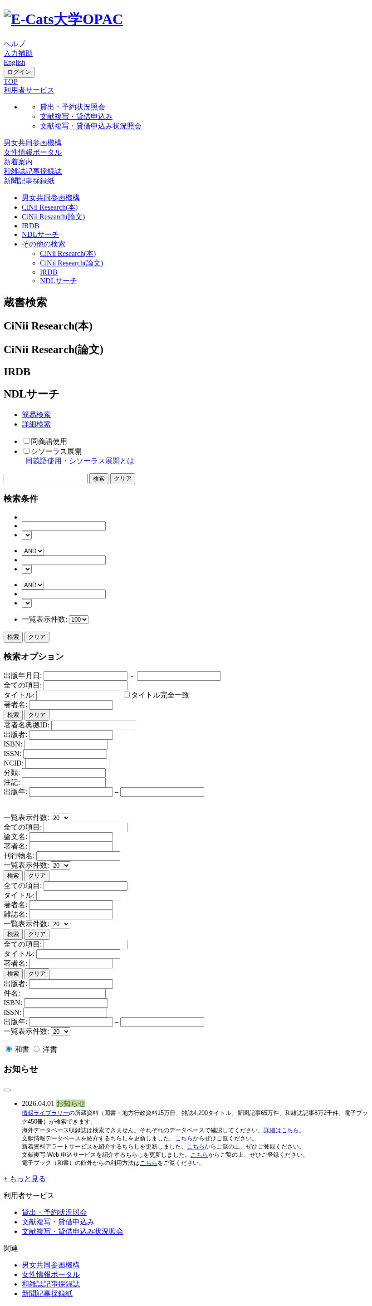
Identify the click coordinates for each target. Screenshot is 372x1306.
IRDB (30, 226)
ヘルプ (14, 44)
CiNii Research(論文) (53, 217)
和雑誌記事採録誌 (33, 171)
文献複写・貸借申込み (76, 116)
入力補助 (18, 53)
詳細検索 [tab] (36, 424)
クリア (37, 636)
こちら (184, 1138)
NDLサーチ (40, 234)
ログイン (19, 72)
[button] (29, 90)
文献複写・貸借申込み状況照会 (91, 126)
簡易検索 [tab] (36, 414)
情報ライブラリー (45, 1113)
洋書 (49, 1049)
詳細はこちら (281, 1130)
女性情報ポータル (33, 152)
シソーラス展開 (56, 451)
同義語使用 (49, 441)
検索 (13, 636)
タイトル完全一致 (160, 695)
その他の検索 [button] (43, 244)
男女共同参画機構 (33, 143)
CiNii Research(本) (50, 207)
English (14, 62)
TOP (11, 81)
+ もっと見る (25, 1179)
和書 (22, 1049)
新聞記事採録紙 (29, 181)
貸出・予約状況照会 (72, 107)
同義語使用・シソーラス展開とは (79, 461)
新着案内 (18, 162)
